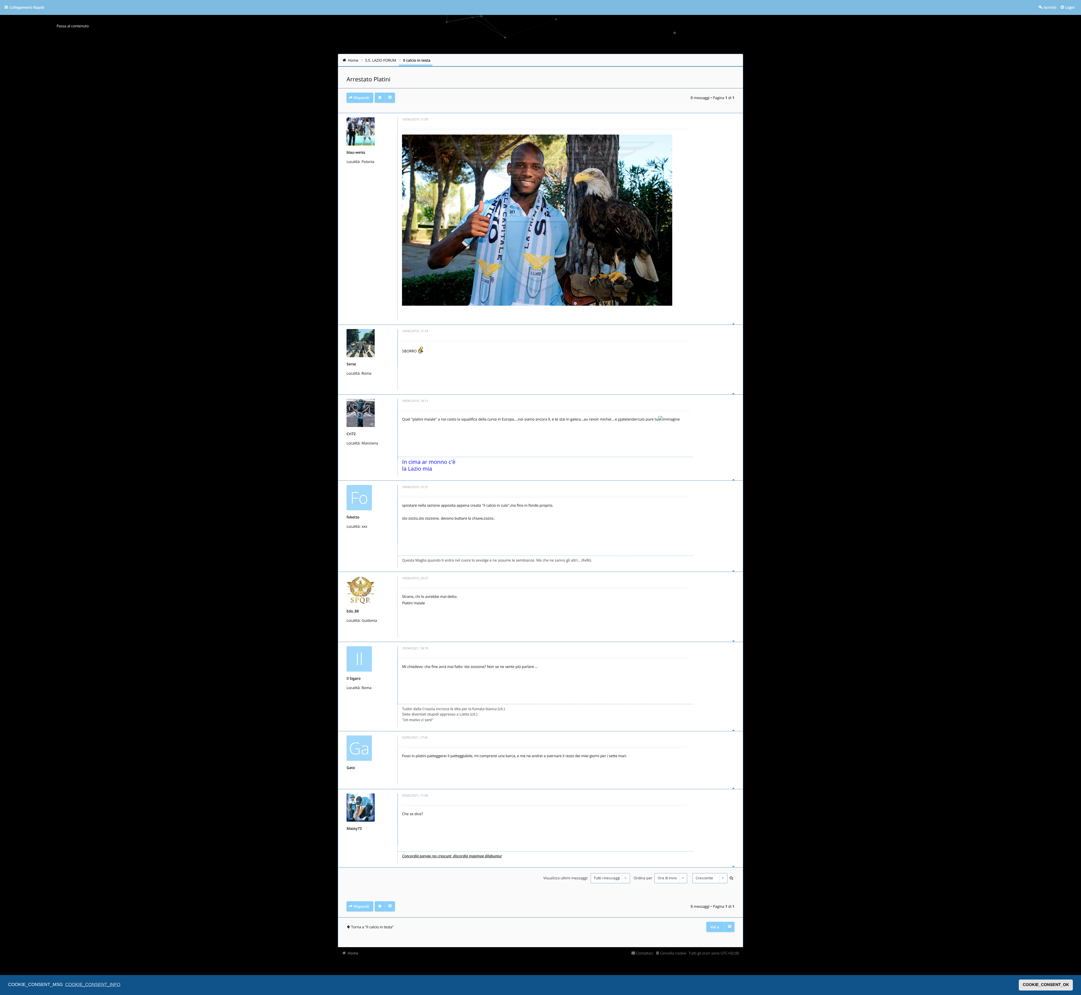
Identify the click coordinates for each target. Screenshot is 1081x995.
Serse (351, 363)
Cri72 (351, 433)
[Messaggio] (397, 120)
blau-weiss (356, 152)
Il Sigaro (354, 678)
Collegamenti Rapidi (26, 7)
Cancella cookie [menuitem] (673, 953)
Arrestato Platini (368, 79)
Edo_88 (353, 611)
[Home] (349, 32)
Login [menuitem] (1070, 7)
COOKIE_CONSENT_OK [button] (1046, 985)
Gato (351, 767)
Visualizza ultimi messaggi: (566, 877)
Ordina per (643, 877)
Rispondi (361, 97)
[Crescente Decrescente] (709, 878)
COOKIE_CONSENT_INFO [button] (92, 984)
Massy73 (354, 828)
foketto (353, 517)
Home (353, 953)
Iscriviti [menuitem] (1050, 7)
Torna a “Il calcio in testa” (372, 926)
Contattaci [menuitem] (644, 953)
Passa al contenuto (73, 25)
